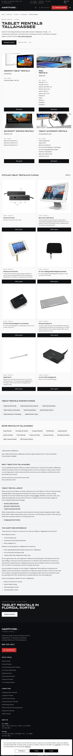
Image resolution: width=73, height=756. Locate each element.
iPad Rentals (50, 431)
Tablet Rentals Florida (9, 406)
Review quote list (9, 614)
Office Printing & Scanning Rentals (12, 707)
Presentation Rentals (8, 676)
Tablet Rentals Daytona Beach (29, 406)
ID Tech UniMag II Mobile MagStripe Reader (52, 271)
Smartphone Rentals (63, 435)
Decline (36, 751)
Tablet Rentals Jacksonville (11, 410)
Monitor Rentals (8, 435)
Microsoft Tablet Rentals (12, 506)
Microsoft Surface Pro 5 (11, 145)
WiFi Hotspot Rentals (26, 439)
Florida (16, 14)
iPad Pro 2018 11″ (44, 91)
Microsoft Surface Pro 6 (11, 143)
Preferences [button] (28, 746)
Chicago (41, 1)
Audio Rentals (7, 431)
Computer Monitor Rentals (10, 701)
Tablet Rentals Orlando (46, 410)
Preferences (21, 751)
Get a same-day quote (25, 36)
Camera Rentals (7, 664)
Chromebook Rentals (21, 431)
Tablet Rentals (6, 713)
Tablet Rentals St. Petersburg (12, 414)
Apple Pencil (42, 143)
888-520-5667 (67, 2)
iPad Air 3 (41, 100)
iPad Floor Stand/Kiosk (45, 151)
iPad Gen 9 (42, 95)
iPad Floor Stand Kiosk (10, 271)
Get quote (19, 109)
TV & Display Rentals (8, 682)
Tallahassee (23, 14)
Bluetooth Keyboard (44, 145)
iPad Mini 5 (42, 104)
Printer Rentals (21, 435)
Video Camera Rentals (10, 439)
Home (3, 14)
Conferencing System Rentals (11, 667)
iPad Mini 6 (42, 102)
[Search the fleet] (35, 7)
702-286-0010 (6, 728)
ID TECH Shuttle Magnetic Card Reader (16, 323)
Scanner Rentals (48, 435)
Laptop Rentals (62, 431)
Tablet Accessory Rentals (12, 509)
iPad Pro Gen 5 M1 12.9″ (45, 87)
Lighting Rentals (7, 673)
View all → (68, 175)
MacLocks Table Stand (45, 154)
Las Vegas (33, 1)
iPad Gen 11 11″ (43, 82)
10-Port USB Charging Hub (47, 377)
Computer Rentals (37, 431)
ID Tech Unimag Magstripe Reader (48, 149)
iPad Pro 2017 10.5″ (44, 93)
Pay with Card (10, 650)
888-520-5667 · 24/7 (25, 42)
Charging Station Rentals (12, 520)
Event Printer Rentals (8, 698)
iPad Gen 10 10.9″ (44, 84)
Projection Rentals (7, 679)
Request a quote (9, 42)
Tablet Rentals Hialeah (48, 406)
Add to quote (19, 229)
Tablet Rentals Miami (29, 410)
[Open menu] (70, 7)
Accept (51, 751)
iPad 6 (40, 98)
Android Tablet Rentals (11, 503)
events (37, 495)
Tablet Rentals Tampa (31, 414)
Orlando (48, 1)
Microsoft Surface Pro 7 (11, 140)
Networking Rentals (8, 704)
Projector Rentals (34, 435)
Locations (9, 14)
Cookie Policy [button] (58, 744)
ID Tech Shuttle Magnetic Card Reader (50, 147)
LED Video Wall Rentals (9, 670)
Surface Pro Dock (44, 156)
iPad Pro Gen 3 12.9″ (44, 89)
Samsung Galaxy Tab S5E (11, 80)
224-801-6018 (6, 735)
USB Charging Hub (44, 140)
